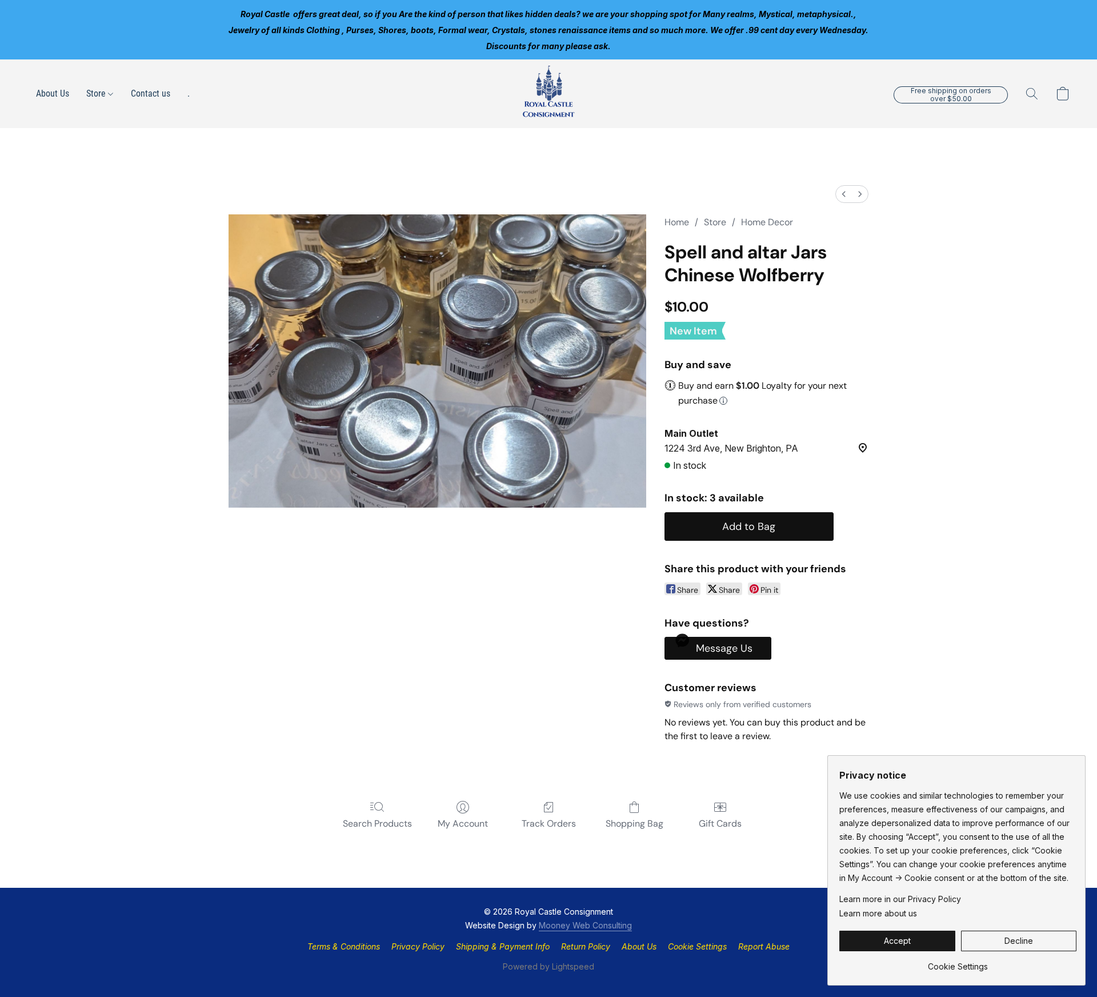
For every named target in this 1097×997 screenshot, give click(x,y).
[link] (957, 962)
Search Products (377, 823)
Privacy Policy (418, 946)
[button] (548, 93)
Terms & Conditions (343, 946)
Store (97, 93)
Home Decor (767, 222)
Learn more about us (878, 913)
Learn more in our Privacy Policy (900, 899)
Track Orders (549, 823)
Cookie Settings (697, 946)
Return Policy (585, 946)
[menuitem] (844, 194)
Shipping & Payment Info (503, 946)
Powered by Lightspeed (548, 966)
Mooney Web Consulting (585, 925)
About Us (52, 93)
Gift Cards (720, 823)
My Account (463, 823)
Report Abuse (764, 946)
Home (676, 222)
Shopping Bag (634, 823)
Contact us (150, 93)
